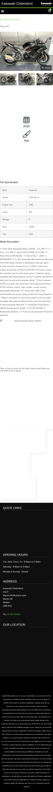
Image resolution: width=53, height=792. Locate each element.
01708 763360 (13, 614)
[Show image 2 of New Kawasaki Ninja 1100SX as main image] (26, 79)
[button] (2, 11)
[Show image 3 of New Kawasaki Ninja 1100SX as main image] (44, 79)
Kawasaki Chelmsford (17, 3)
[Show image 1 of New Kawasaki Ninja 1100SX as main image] (8, 79)
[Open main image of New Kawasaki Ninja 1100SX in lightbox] (26, 70)
